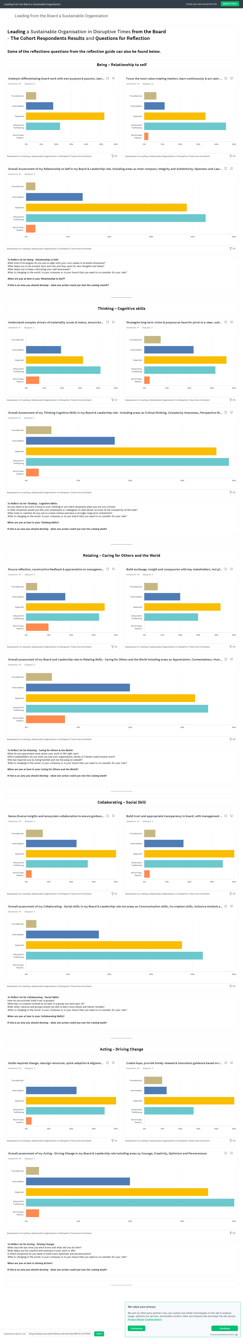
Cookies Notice (153, 1319)
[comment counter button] (113, 78)
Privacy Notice (136, 1319)
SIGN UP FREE (230, 3)
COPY (99, 1333)
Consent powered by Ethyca (222, 1334)
